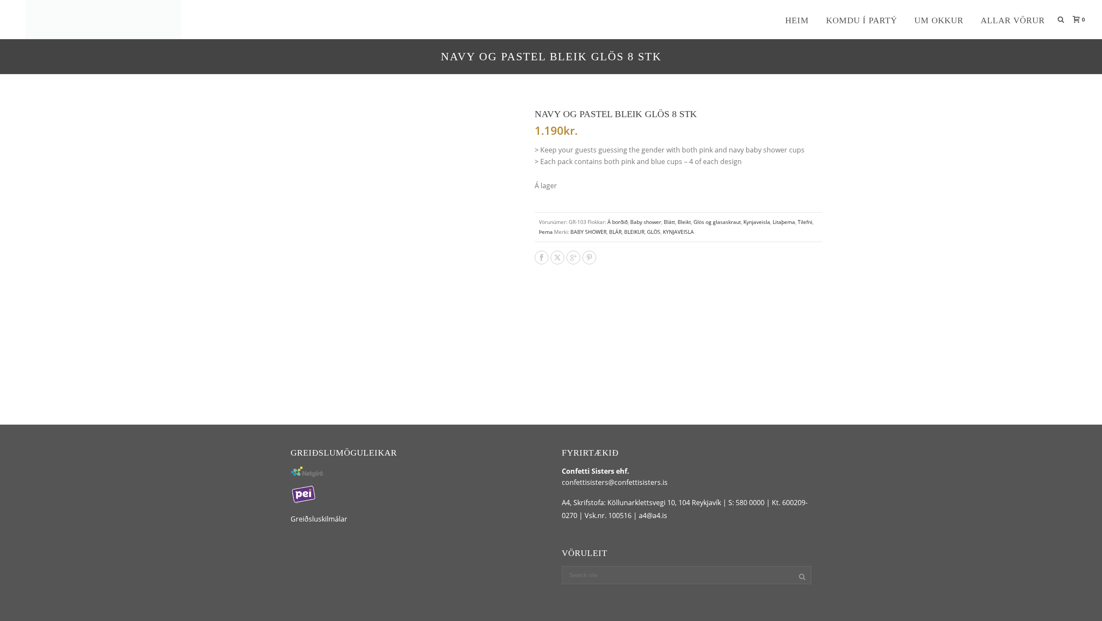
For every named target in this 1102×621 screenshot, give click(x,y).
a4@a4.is (653, 515)
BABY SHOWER (588, 232)
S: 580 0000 (746, 502)
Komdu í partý (861, 20)
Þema (546, 232)
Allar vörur (1013, 20)
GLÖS (653, 232)
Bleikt (684, 222)
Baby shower (645, 222)
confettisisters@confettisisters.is (615, 482)
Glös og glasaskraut (717, 222)
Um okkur (938, 20)
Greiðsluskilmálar (319, 519)
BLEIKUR (634, 232)
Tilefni (805, 222)
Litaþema (784, 222)
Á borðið (617, 222)
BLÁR (615, 232)
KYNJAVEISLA (678, 232)
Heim (797, 20)
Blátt (669, 222)
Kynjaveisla (756, 222)
